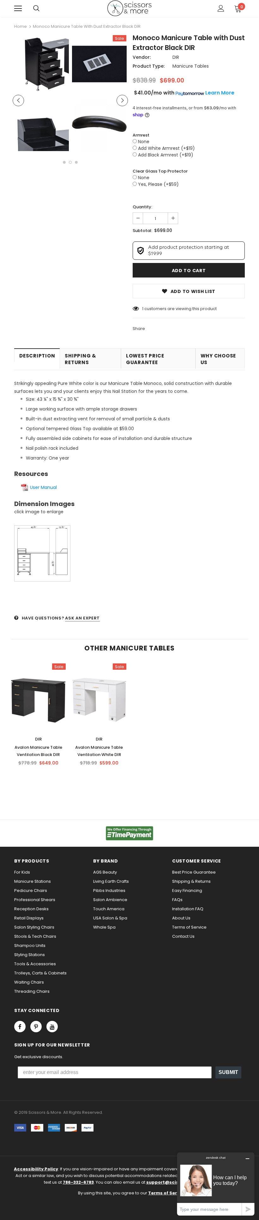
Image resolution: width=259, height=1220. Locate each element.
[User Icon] (221, 8)
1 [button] (64, 162)
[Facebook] (20, 1026)
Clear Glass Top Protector (160, 171)
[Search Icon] (36, 8)
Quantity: (142, 207)
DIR (175, 57)
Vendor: (142, 57)
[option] (41, 95)
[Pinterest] (36, 1026)
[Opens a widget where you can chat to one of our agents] (216, 1184)
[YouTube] (52, 1026)
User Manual (43, 487)
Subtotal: (142, 231)
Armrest (141, 135)
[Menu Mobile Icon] (18, 8)
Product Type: (149, 66)
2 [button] (70, 162)
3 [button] (76, 162)
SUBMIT (228, 1072)
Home (20, 26)
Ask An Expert (82, 618)
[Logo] (129, 8)
